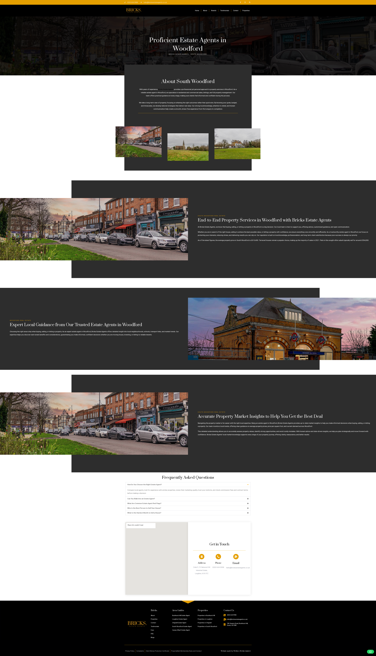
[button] (188, 484)
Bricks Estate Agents (166, 89)
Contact (235, 10)
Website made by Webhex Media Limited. (236, 651)
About (205, 10)
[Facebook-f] (240, 2)
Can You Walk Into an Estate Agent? (141, 499)
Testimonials (224, 10)
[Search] (250, 2)
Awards (213, 10)
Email (236, 563)
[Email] (236, 556)
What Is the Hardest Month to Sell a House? (144, 513)
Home (197, 10)
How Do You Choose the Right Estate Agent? (144, 485)
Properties (246, 10)
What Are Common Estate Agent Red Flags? (144, 503)
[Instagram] (245, 2)
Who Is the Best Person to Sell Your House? (144, 508)
